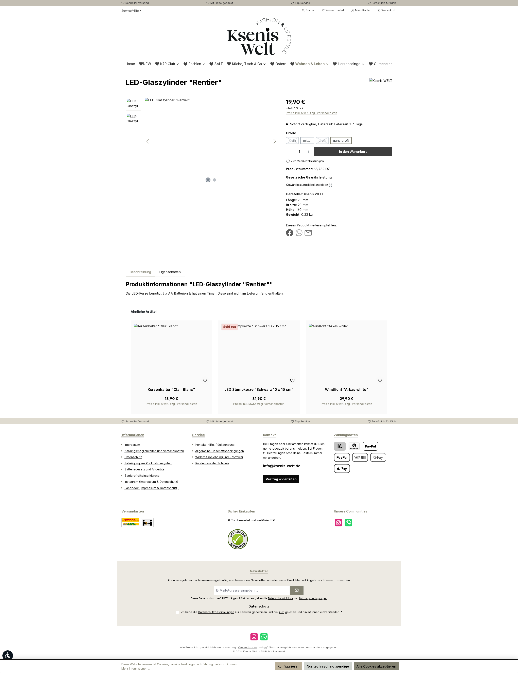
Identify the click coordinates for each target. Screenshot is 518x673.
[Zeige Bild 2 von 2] (214, 180)
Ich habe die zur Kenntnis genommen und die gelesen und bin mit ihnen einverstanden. (261, 612)
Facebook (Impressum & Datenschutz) (151, 488)
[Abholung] (147, 522)
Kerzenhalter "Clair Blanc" (171, 389)
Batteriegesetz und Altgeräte (144, 469)
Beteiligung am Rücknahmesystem (148, 463)
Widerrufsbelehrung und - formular (219, 457)
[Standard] (130, 522)
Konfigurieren (288, 666)
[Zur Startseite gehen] (259, 36)
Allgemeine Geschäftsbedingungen (219, 451)
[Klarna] (340, 446)
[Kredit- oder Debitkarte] (360, 457)
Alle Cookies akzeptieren (376, 666)
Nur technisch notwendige (328, 666)
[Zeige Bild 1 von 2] (208, 180)
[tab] (140, 272)
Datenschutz (133, 457)
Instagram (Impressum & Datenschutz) (151, 482)
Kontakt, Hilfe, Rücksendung (215, 445)
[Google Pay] (378, 457)
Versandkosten (247, 647)
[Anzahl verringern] (290, 151)
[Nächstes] (275, 141)
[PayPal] (370, 446)
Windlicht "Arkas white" (346, 389)
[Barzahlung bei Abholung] (354, 446)
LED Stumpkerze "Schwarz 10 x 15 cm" (258, 389)
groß (323, 141)
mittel (307, 140)
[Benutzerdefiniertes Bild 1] (238, 539)
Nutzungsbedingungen (313, 598)
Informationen (132, 435)
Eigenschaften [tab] (170, 272)
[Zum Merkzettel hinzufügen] (205, 380)
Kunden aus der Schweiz (212, 463)
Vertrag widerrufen (281, 479)
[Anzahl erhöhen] (309, 151)
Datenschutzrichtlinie (280, 598)
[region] (202, 141)
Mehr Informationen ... (135, 668)
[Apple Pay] (342, 468)
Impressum (132, 445)
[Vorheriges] (148, 141)
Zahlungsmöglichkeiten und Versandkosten (154, 451)
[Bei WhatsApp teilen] (299, 232)
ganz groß (341, 140)
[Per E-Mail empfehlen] (308, 232)
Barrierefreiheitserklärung (141, 476)
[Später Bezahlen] (342, 457)
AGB (281, 612)
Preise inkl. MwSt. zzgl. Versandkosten (311, 113)
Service (198, 435)
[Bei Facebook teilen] (289, 232)
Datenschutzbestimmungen (216, 612)
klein (294, 141)
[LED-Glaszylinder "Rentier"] (211, 141)
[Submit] (297, 590)
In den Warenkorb (353, 152)
